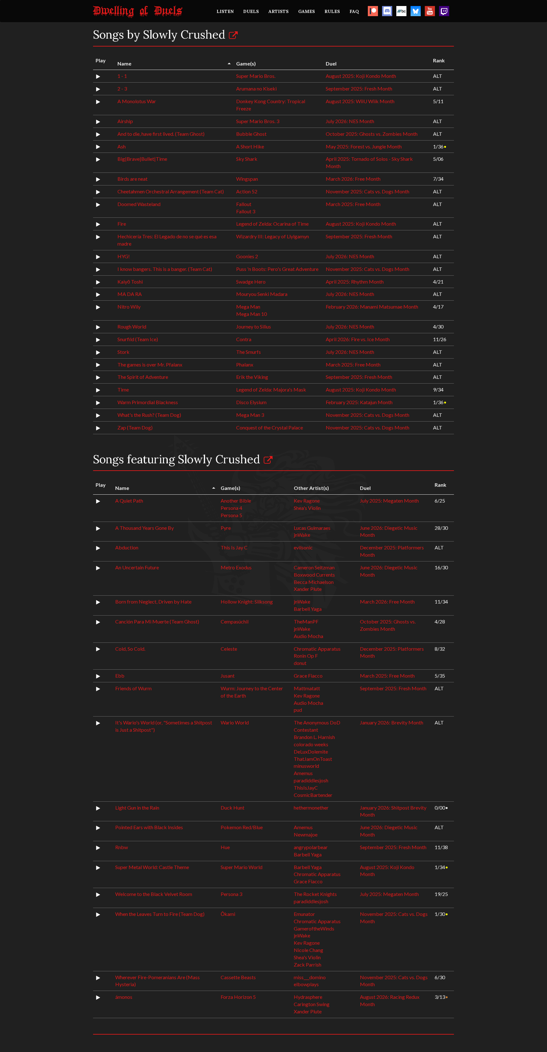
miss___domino (310, 977)
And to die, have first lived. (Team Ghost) (160, 134)
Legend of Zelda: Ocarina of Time (272, 224)
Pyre (226, 528)
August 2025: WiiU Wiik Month (360, 101)
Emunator (304, 914)
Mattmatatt (307, 688)
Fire (121, 224)
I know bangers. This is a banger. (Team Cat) (164, 269)
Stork (123, 352)
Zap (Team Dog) (135, 427)
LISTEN (225, 11)
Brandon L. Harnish (314, 737)
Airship (125, 121)
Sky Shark (246, 159)
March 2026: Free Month (353, 179)
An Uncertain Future (137, 567)
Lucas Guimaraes (312, 528)
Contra (243, 339)
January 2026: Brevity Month (391, 722)
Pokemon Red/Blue (242, 827)
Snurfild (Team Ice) (137, 339)
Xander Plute (308, 589)
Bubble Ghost (251, 134)
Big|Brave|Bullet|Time (142, 159)
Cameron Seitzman (314, 567)
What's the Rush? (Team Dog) (149, 415)
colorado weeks (311, 744)
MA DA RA (129, 294)
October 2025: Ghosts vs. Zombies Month (372, 134)
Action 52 (246, 191)
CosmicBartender (313, 795)
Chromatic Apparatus (317, 649)
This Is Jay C (234, 547)
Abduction (126, 547)
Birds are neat (132, 179)
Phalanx (244, 364)
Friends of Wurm (133, 688)
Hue (225, 847)
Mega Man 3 (250, 415)
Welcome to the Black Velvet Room (153, 894)
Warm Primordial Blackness (147, 402)
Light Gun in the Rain (137, 808)
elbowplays (306, 984)
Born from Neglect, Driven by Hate (153, 601)
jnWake (302, 535)
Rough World (131, 326)
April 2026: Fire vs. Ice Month (358, 339)
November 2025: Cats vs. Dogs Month (367, 191)
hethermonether (311, 808)
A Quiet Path (129, 501)
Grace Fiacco (308, 676)
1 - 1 (122, 76)
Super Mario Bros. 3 (257, 121)
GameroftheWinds (314, 928)
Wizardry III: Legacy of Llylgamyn (272, 236)
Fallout (243, 204)
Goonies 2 (247, 256)
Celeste (229, 649)
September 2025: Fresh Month (359, 88)
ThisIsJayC (306, 788)
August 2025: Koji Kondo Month (361, 76)
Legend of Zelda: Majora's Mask (271, 389)
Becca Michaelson (314, 582)
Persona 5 (231, 515)
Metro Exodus (236, 567)
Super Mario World (241, 867)
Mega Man (248, 307)
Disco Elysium (251, 402)
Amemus (303, 773)
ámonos (123, 997)
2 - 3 (122, 88)
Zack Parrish (307, 964)
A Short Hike (250, 146)
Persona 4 (231, 508)
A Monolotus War (136, 101)
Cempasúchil (234, 621)
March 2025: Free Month (353, 204)
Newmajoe (306, 834)
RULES (332, 11)
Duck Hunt (232, 808)
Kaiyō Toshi (130, 282)
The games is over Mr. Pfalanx (149, 364)
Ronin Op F (306, 656)
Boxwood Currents (314, 575)
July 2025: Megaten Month (389, 501)
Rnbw (121, 847)
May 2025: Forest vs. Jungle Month (364, 146)
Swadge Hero (251, 282)
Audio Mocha (308, 636)
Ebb (119, 676)
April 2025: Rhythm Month (355, 282)
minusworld (306, 766)
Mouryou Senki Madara (261, 294)
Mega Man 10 (251, 314)
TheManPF (306, 621)
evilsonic (303, 547)
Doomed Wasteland (138, 204)
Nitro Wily (129, 307)
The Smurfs (248, 352)
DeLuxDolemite (311, 751)
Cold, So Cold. (130, 649)
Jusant (228, 676)
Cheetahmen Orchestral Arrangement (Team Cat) (170, 191)
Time (123, 389)
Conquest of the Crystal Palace (269, 427)
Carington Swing (312, 1004)
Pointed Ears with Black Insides (149, 827)
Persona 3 (231, 894)
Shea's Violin (307, 508)
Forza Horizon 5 (238, 997)
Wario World (235, 722)
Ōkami (228, 914)
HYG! (123, 256)
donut (300, 663)
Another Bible (236, 501)
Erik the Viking (252, 377)
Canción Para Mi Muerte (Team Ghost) (157, 621)
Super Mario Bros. (255, 76)
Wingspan (247, 179)
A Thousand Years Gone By (144, 528)
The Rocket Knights (315, 894)
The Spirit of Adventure (142, 377)
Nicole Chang (308, 950)
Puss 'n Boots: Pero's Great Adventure (277, 269)
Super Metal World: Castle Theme (152, 867)
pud (298, 710)
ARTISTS (278, 11)
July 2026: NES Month (350, 121)
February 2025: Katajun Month (359, 402)
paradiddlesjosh (311, 780)
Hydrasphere (308, 997)
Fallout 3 (245, 211)
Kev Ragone (307, 501)
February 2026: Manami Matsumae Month (372, 307)
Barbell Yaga (308, 609)
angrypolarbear (311, 847)
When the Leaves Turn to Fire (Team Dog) (159, 914)
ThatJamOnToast (313, 759)
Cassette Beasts (238, 977)
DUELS (251, 11)
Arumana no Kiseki (256, 88)
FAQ (354, 11)
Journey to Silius (253, 326)
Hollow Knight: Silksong (247, 601)
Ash (121, 146)
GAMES (306, 11)
